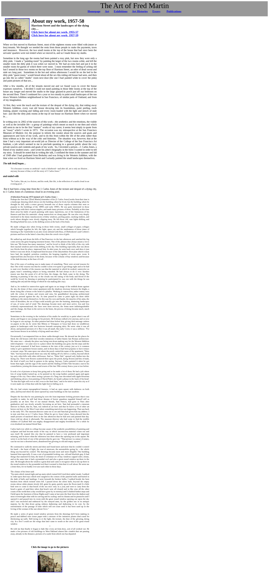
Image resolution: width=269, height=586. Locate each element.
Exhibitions (120, 11)
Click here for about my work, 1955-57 (54, 32)
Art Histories (140, 11)
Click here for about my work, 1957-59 (54, 35)
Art (107, 11)
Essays (156, 11)
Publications (174, 11)
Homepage (94, 11)
